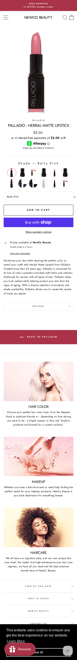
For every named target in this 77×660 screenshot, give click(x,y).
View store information (20, 253)
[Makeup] (38, 456)
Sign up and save (38, 586)
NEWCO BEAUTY (38, 611)
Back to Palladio (41, 336)
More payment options (39, 232)
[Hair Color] (38, 381)
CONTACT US (38, 623)
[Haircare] (38, 527)
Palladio (38, 120)
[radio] (11, 172)
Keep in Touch (38, 598)
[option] (38, 5)
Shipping (27, 147)
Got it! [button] (38, 652)
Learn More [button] (16, 641)
